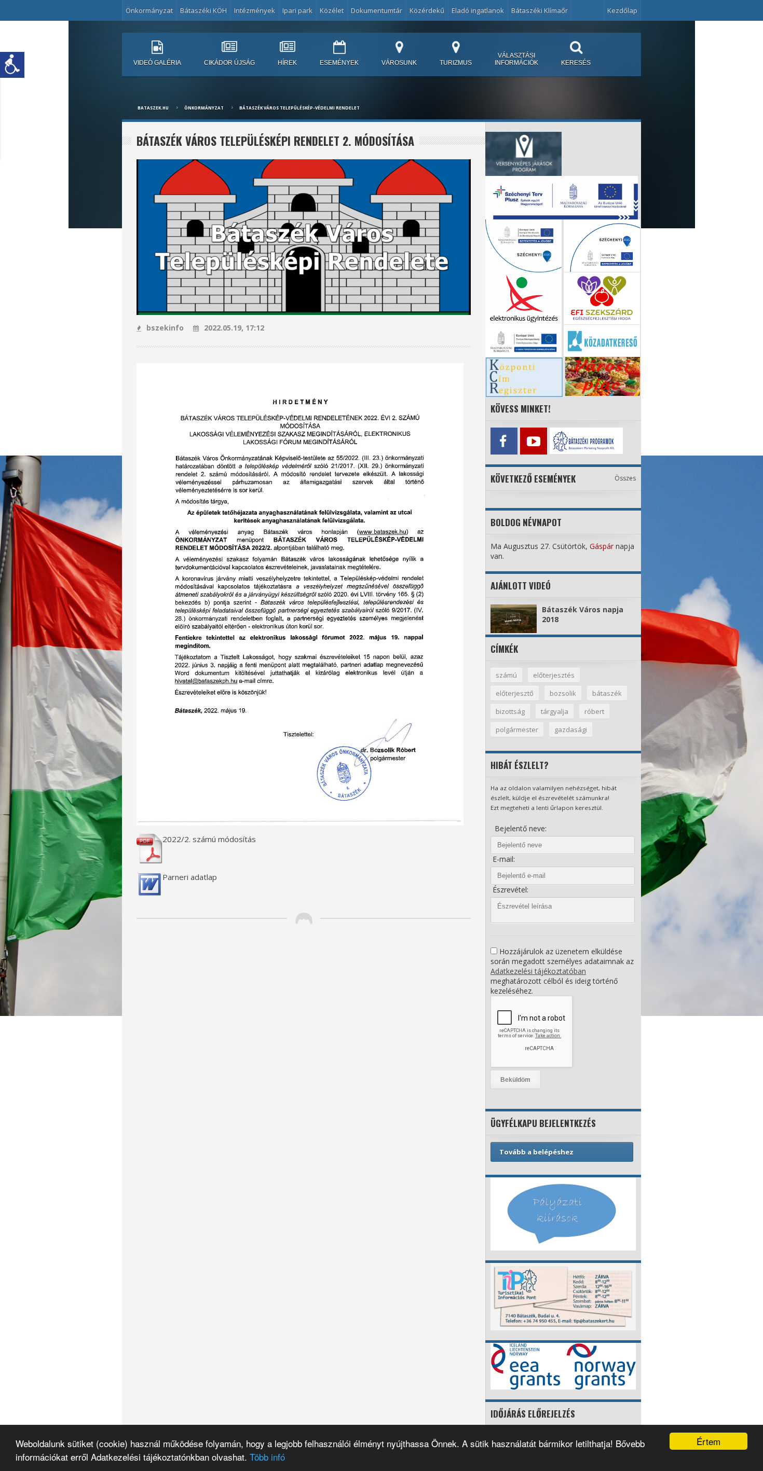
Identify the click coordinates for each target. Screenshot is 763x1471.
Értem (708, 1441)
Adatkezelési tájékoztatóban (538, 971)
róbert (594, 711)
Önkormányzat (204, 108)
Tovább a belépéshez (536, 1152)
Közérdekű (427, 10)
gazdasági (570, 729)
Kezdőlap (622, 10)
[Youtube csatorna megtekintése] (533, 441)
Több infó (267, 1456)
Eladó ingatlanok (478, 10)
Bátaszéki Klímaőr (539, 10)
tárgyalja (554, 711)
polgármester (517, 729)
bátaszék (607, 693)
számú (506, 675)
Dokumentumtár (376, 10)
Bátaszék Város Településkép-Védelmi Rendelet (299, 108)
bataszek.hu (153, 108)
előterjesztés (554, 675)
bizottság (510, 711)
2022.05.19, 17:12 (234, 328)
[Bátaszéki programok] (563, 441)
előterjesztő (515, 693)
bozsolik (563, 693)
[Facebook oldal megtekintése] (504, 441)
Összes (625, 478)
